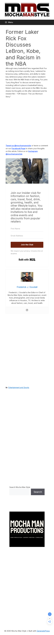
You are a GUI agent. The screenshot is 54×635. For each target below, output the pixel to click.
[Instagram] (27, 310)
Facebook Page (18, 148)
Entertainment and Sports (18, 387)
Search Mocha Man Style (19, 487)
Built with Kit (27, 259)
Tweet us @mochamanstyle (18, 145)
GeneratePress (43, 631)
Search (38, 491)
